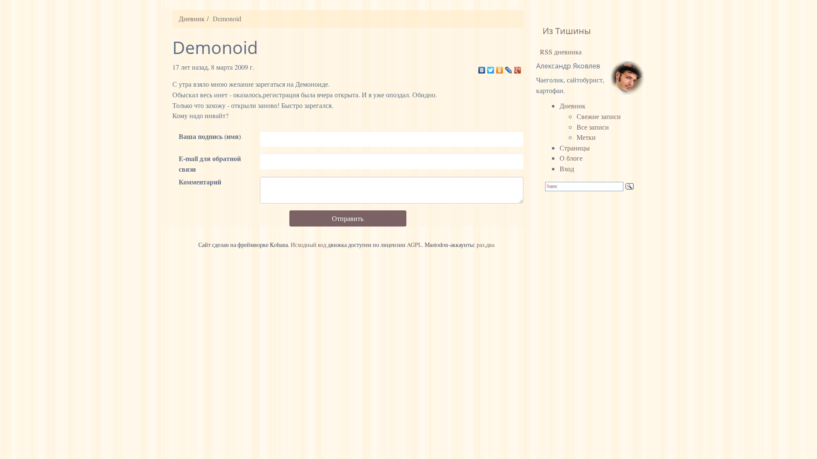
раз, (481, 245)
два (490, 245)
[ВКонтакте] (481, 68)
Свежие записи (599, 116)
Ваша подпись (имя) (210, 136)
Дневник (192, 18)
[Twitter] (490, 68)
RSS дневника (560, 51)
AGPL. (415, 245)
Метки (586, 137)
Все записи (593, 126)
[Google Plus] (517, 68)
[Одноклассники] (499, 68)
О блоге (571, 157)
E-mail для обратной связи (210, 163)
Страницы (575, 147)
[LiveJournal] (508, 68)
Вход (567, 168)
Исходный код (308, 245)
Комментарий (200, 182)
